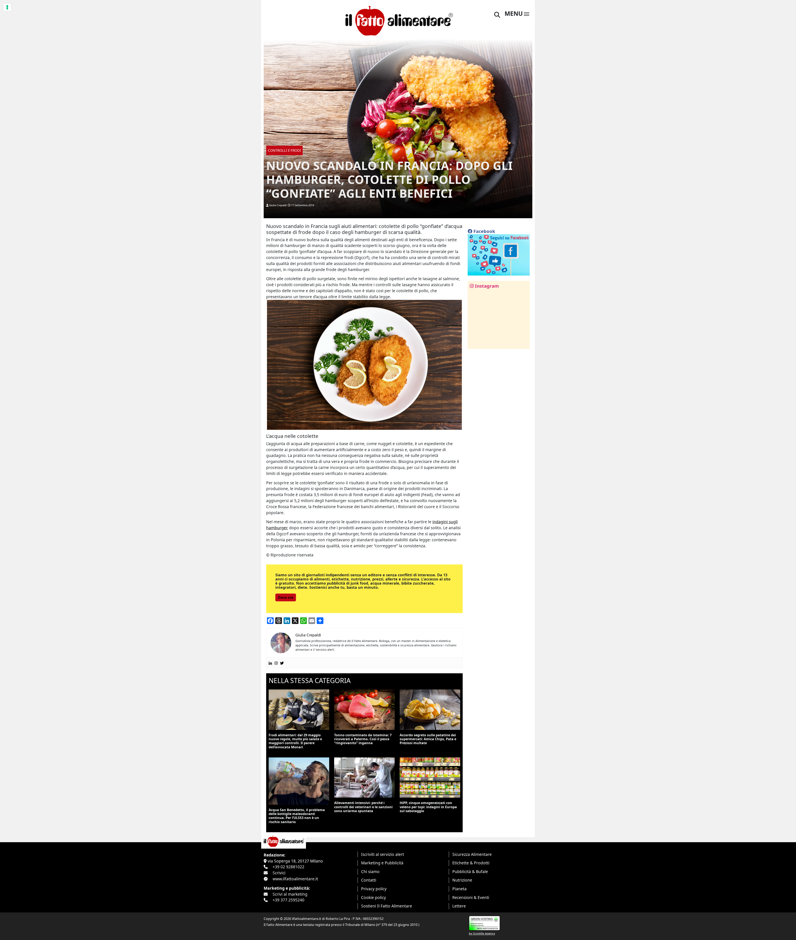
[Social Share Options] (474, 343)
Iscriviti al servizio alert (382, 854)
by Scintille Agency (482, 933)
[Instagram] (276, 663)
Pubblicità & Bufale (470, 871)
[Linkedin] (270, 663)
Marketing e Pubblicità (382, 863)
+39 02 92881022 (288, 867)
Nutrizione (462, 880)
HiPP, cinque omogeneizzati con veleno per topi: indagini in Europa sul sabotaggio (428, 807)
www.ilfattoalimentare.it (295, 879)
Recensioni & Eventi (470, 897)
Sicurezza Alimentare (472, 854)
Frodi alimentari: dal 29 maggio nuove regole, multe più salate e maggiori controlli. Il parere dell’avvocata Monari (295, 741)
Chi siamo (370, 871)
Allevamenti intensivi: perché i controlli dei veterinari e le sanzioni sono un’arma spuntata (363, 807)
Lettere (459, 906)
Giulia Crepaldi (278, 205)
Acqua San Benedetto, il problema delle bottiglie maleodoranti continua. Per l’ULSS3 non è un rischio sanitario (297, 816)
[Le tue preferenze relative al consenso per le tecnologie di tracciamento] (7, 7)
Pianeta (459, 889)
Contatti (368, 880)
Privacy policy (374, 889)
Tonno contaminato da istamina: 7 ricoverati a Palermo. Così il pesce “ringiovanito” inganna (363, 739)
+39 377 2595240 (288, 900)
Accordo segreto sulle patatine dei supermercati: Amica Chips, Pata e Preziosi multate (428, 739)
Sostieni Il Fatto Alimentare (386, 906)
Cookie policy (373, 897)
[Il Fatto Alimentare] (398, 20)
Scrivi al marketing (290, 894)
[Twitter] (282, 663)
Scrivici (279, 873)
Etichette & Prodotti (470, 863)
